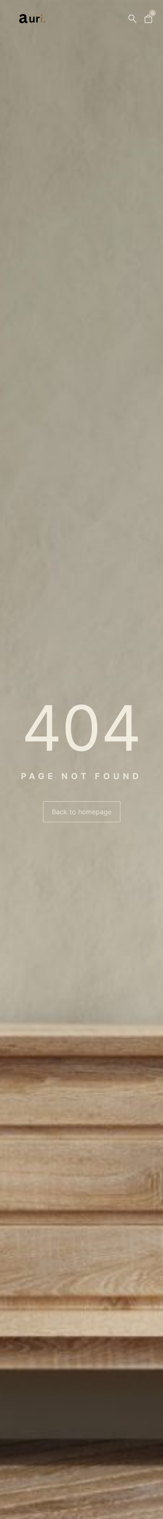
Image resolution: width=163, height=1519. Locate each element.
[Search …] (132, 19)
